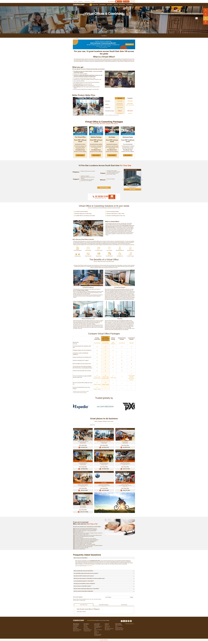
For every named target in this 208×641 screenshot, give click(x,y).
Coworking (116, 4)
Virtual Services (124, 604)
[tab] (104, 558)
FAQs (95, 628)
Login (133, 1)
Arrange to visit (107, 626)
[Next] (138, 184)
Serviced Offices (103, 4)
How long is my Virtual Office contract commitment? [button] (104, 583)
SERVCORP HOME (87, 1)
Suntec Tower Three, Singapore (86, 180)
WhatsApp (205, 23)
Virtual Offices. (90, 565)
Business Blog (80, 1)
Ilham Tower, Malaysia (111, 178)
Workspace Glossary (97, 634)
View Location (132, 189)
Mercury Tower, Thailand (111, 174)
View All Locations (104, 187)
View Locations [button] (80, 155)
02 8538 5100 (112, 1)
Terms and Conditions (98, 629)
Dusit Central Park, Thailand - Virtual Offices (122, 450)
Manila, (96, 421)
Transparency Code (87, 630)
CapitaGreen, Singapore (85, 176)
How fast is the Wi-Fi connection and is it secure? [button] (104, 576)
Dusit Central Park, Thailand (112, 170)
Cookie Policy (96, 632)
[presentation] (117, 597)
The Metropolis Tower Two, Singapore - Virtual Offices (102, 450)
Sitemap (95, 633)
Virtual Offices (109, 4)
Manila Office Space (118, 627)
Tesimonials (86, 626)
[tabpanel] (132, 178)
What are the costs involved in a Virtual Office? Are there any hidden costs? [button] (104, 578)
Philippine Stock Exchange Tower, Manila (88, 171)
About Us (75, 1)
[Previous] (127, 184)
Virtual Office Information (103, 604)
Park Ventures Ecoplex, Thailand (112, 172)
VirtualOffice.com (97, 627)
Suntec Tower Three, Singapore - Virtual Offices (80, 450)
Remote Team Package (77, 629)
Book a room (107, 627)
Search (93, 1)
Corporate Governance (88, 629)
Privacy (95, 630)
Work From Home (76, 630)
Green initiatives (86, 628)
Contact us (106, 625)
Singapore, (100, 421)
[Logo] (78, 4)
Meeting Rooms (122, 4)
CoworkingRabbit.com (98, 626)
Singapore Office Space (119, 628)
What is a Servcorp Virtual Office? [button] (104, 558)
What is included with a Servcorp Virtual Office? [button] (104, 571)
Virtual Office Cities (83, 604)
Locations (104, 35)
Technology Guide (97, 635)
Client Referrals (107, 629)
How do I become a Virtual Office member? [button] (104, 586)
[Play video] (120, 79)
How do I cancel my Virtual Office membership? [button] (104, 591)
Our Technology (130, 4)
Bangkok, (105, 421)
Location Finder (95, 4)
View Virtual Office (83, 445)
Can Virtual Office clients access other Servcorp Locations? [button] (104, 573)
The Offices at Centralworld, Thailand (113, 171)
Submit (131, 597)
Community (86, 627)
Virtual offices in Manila (81, 611)
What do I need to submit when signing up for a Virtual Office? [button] (104, 588)
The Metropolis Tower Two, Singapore (87, 179)
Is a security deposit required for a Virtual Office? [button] (104, 581)
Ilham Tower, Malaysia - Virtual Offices (79, 493)
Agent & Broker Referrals (109, 628)
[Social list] (122, 620)
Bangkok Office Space (119, 629)
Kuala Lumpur (110, 421)
